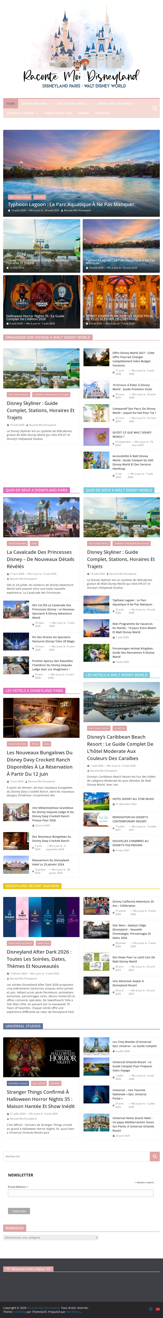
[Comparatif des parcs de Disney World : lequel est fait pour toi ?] (96, 415)
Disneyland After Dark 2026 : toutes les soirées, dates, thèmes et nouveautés (39, 958)
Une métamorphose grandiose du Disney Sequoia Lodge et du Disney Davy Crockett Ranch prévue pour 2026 (53, 814)
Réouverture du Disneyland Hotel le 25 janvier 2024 (50, 862)
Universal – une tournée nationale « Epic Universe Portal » (130, 1094)
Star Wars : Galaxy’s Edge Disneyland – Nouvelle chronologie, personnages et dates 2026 (132, 931)
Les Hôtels (119, 728)
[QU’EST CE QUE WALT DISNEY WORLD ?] (96, 438)
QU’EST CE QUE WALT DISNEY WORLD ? (132, 434)
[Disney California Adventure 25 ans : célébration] (96, 907)
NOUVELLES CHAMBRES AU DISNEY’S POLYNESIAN (130, 843)
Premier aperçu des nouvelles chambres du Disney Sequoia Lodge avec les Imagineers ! (52, 665)
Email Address (18, 1187)
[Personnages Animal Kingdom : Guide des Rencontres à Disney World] (96, 655)
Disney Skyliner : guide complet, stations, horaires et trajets (37, 262)
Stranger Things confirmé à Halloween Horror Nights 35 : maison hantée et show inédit (41, 1099)
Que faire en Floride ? (79, 192)
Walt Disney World (72, 103)
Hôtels (35, 744)
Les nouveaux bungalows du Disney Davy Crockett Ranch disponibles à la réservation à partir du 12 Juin (40, 763)
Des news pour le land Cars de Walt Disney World (134, 959)
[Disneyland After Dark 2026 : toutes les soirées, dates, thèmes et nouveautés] (41, 917)
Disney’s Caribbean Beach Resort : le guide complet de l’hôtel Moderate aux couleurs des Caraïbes (120, 747)
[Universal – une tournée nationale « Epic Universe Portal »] (96, 1098)
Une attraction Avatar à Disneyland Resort (128, 983)
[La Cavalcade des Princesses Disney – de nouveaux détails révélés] (41, 517)
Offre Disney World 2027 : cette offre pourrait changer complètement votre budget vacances (133, 359)
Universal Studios (20, 113)
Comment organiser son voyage (51, 394)
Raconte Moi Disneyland (75, 210)
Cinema (83, 113)
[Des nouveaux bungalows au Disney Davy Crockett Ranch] (16, 843)
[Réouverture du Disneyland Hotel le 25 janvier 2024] (16, 866)
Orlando (55, 1083)
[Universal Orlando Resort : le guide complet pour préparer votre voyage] (96, 1070)
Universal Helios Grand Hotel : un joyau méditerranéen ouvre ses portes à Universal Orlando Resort (133, 1124)
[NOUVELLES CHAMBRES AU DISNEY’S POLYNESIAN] (96, 845)
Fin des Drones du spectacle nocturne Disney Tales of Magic (53, 639)
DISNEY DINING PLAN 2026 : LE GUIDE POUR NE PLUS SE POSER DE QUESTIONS (119, 317)
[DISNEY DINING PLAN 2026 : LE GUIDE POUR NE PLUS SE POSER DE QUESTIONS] (121, 302)
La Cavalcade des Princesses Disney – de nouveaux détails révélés (40, 559)
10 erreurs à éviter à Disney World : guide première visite (132, 387)
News (34, 543)
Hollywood (39, 1083)
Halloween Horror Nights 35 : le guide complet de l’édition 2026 (35, 317)
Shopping (102, 113)
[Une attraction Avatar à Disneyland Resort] (96, 987)
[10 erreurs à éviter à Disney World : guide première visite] (96, 391)
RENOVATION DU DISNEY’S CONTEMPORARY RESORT (130, 819)
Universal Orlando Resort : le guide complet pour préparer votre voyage (132, 1066)
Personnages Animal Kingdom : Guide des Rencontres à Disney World (133, 652)
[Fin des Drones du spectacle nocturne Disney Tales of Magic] (16, 643)
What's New (43, 943)
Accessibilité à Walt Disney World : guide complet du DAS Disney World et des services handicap (133, 462)
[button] (49, 103)
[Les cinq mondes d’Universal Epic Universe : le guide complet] (96, 1046)
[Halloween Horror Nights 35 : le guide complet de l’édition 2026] (41, 302)
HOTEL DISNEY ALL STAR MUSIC (133, 799)
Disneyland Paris (34, 103)
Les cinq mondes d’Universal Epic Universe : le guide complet (135, 1044)
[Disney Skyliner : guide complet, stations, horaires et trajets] (41, 246)
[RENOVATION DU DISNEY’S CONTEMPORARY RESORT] (96, 823)
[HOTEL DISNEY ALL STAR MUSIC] (96, 801)
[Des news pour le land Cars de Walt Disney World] (96, 963)
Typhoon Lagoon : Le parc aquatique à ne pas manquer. (120, 262)
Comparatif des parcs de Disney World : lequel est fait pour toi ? (134, 411)
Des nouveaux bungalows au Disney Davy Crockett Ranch (51, 839)
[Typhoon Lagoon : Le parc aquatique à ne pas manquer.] (121, 246)
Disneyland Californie (115, 103)
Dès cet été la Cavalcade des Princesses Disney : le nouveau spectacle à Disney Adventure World (53, 611)
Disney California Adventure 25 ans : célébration (133, 904)
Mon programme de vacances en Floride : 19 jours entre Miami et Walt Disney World (134, 628)
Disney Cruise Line (58, 113)
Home (10, 103)
